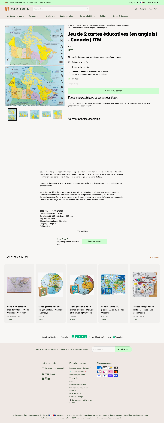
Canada (71, 103)
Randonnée (34, 16)
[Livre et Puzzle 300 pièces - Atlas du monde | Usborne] (113, 293)
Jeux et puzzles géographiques (124, 103)
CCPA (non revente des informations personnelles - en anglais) (96, 418)
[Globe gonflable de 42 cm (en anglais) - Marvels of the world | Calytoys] (81, 293)
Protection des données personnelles (55, 418)
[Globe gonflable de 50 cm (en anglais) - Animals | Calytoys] (50, 293)
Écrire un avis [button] (95, 241)
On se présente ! (75, 378)
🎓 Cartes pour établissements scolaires (81, 401)
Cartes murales (66, 16)
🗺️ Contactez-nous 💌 (78, 371)
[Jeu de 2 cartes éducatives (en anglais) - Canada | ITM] (113, 134)
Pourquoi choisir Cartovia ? (80, 368)
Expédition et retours (77, 384)
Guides (103, 16)
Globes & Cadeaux (121, 16)
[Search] (87, 8)
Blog (71, 381)
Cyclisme (49, 16)
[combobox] (133, 2)
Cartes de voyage (14, 16)
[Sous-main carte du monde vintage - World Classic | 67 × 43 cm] (19, 293)
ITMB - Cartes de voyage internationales (92, 103)
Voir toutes (154, 257)
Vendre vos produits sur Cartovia (78, 389)
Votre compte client (77, 375)
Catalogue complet (76, 397)
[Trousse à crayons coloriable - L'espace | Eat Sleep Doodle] (144, 293)
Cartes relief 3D (86, 16)
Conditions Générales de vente (136, 415)
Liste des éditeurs (76, 393)
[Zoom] (35, 65)
